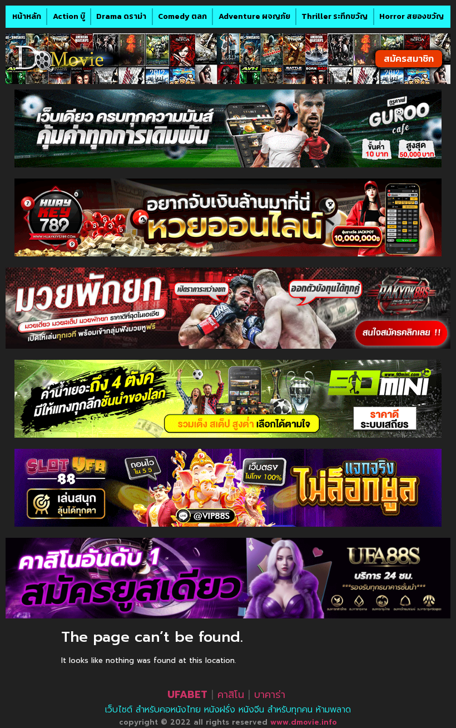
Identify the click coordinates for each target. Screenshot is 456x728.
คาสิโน (230, 694)
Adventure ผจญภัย (254, 16)
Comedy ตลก (182, 16)
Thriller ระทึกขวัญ (334, 16)
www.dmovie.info (303, 722)
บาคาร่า (269, 694)
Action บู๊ (69, 16)
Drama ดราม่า (121, 16)
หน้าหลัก (26, 16)
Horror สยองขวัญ (411, 16)
